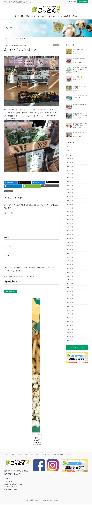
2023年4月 (70, 268)
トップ (7, 454)
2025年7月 (70, 196)
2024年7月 (70, 227)
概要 (13, 454)
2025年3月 (70, 208)
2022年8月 (70, 295)
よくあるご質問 (58, 454)
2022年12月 (70, 280)
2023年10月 (70, 253)
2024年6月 (70, 230)
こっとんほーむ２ (46, 454)
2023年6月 (70, 261)
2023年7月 (70, 257)
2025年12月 (70, 181)
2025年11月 (70, 185)
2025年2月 (70, 212)
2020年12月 (70, 340)
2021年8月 (70, 333)
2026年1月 (70, 177)
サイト (6, 255)
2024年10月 (70, 223)
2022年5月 (70, 302)
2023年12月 (70, 246)
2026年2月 (70, 174)
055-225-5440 (72, 1)
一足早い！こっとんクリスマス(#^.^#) (37, 440)
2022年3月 (70, 306)
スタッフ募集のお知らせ (80, 95)
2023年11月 (70, 249)
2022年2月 (70, 310)
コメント (8, 213)
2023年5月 (70, 265)
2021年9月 (70, 329)
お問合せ (67, 454)
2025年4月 (70, 204)
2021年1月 (70, 336)
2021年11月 (70, 321)
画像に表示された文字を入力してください (19, 276)
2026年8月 (70, 159)
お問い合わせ (83, 1)
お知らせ (69, 150)
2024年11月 (70, 219)
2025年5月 (70, 200)
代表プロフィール (22, 454)
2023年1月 (70, 276)
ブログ (56, 45)
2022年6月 (70, 298)
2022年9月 (70, 291)
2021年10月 (70, 325)
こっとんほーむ (34, 454)
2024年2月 (70, 238)
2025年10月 (70, 189)
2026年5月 (70, 166)
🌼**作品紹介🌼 (77, 77)
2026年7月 (70, 162)
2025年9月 (70, 193)
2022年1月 (70, 314)
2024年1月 (70, 242)
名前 (7, 237)
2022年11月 (70, 283)
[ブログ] (36, 365)
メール (7, 246)
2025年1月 (70, 215)
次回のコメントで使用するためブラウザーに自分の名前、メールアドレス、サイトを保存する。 (30, 269)
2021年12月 (70, 317)
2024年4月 (70, 234)
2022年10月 (70, 287)
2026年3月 (70, 170)
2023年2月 (70, 272)
